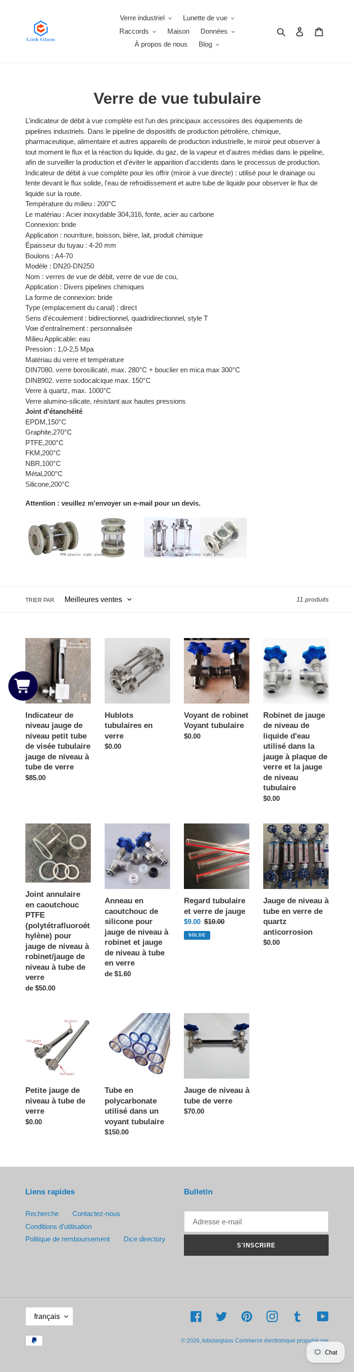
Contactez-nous (96, 1213)
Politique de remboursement (67, 1239)
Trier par (39, 600)
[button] (23, 686)
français (47, 1316)
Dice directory (144, 1239)
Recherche (42, 1213)
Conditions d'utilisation (58, 1226)
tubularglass (217, 1340)
